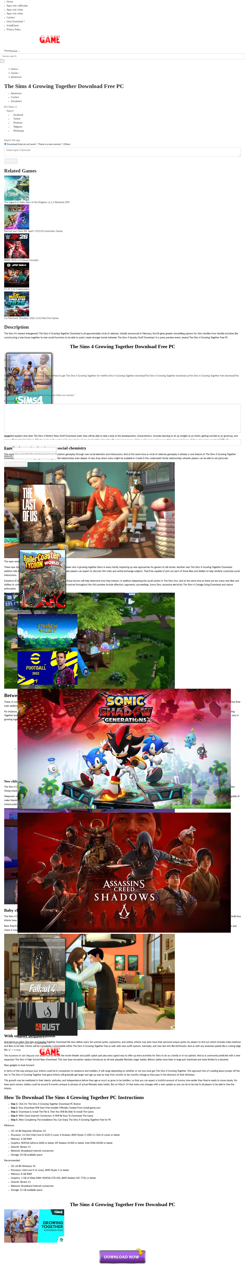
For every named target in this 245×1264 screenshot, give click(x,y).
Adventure (16, 77)
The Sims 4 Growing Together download (124, 376)
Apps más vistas (15, 10)
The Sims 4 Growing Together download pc (167, 376)
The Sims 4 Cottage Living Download (202, 585)
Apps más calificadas (17, 6)
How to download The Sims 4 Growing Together (29, 376)
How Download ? (16, 22)
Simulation (16, 101)
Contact (11, 18)
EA (157, 334)
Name (8, 436)
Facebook (18, 115)
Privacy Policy (14, 30)
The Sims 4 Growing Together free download (212, 376)
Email (7, 449)
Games (14, 51)
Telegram (17, 127)
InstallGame (13, 26)
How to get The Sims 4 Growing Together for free (79, 376)
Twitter (16, 119)
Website (8, 456)
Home (10, 2)
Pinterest (17, 123)
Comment (10, 401)
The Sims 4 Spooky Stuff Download (136, 338)
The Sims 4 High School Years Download (36, 1060)
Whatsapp (18, 131)
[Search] (2, 61)
